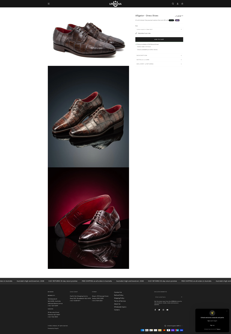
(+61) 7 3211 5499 (53, 305)
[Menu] (48, 4)
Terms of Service (120, 301)
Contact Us (118, 292)
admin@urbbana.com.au (55, 303)
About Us (117, 304)
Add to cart (159, 39)
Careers (117, 310)
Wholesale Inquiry (120, 307)
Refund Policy (118, 295)
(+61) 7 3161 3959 (53, 317)
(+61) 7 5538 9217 (75, 300)
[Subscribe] (182, 297)
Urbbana (54, 325)
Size (136, 26)
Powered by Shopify (53, 328)
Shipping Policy (119, 298)
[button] (173, 4)
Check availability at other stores (147, 49)
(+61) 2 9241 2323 (97, 300)
